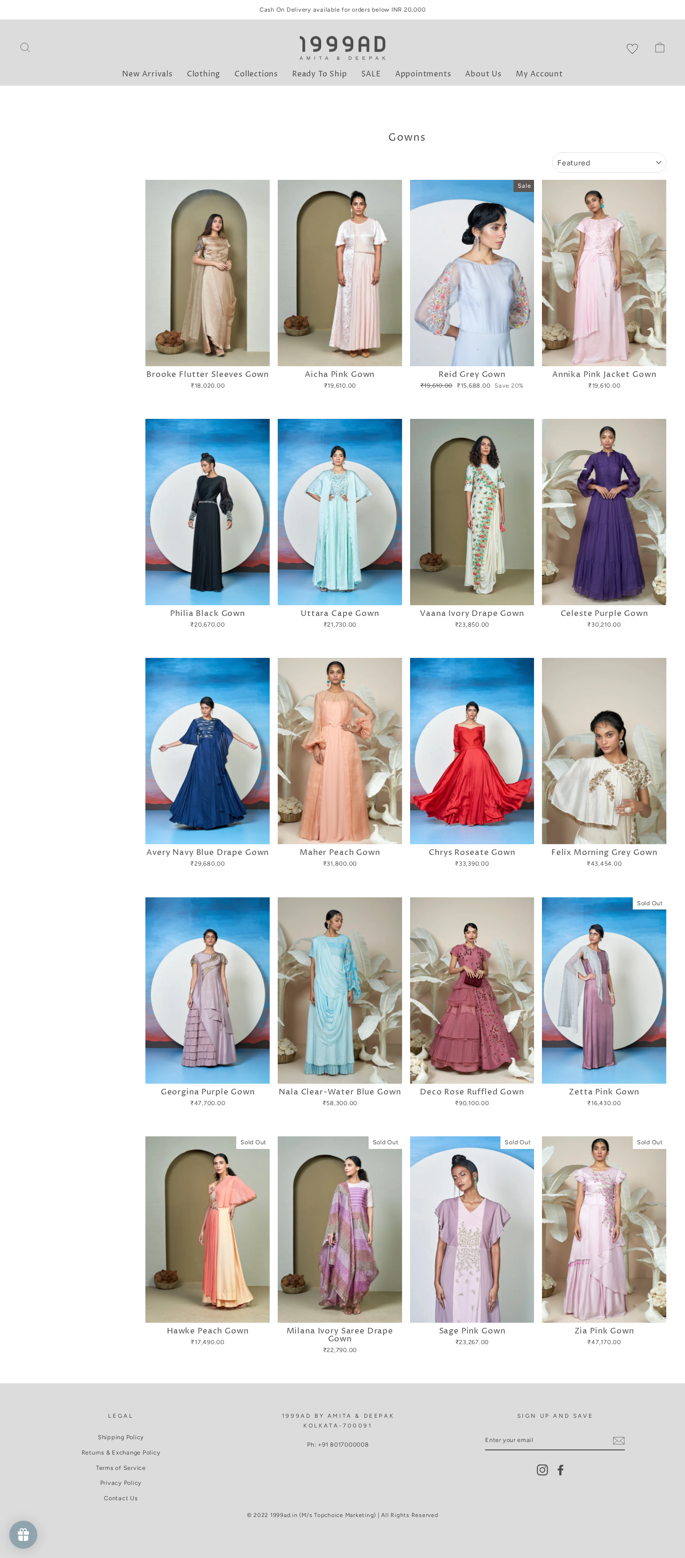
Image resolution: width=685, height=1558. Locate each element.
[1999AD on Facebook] (560, 1470)
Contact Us (121, 1498)
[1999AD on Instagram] (542, 1470)
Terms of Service (121, 1467)
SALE (371, 74)
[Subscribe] (619, 1441)
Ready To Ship (319, 74)
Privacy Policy (121, 1482)
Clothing (203, 74)
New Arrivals (147, 74)
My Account (539, 74)
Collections (256, 74)
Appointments (423, 74)
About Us (483, 74)
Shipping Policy (121, 1437)
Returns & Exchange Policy (121, 1452)
